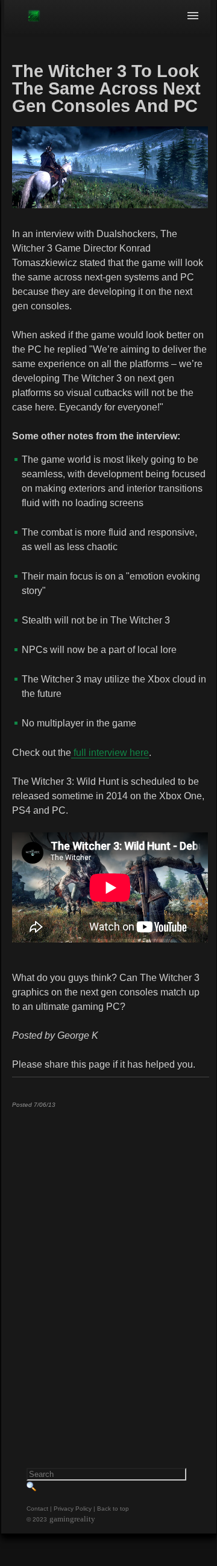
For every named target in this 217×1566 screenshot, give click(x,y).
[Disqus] (110, 1267)
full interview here (110, 752)
